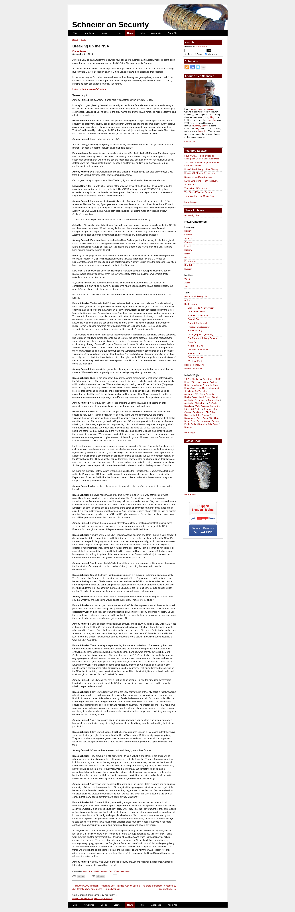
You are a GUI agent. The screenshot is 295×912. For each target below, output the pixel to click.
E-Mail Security (195, 330)
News (130, 33)
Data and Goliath (196, 357)
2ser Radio (208, 379)
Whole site (212, 54)
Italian (187, 253)
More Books (190, 494)
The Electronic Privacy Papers (202, 338)
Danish (187, 231)
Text (110, 871)
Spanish (188, 238)
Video (187, 279)
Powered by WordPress (82, 898)
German (188, 242)
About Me (172, 33)
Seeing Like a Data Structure (198, 177)
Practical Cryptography (199, 327)
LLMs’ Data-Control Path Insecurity (201, 181)
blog (212, 117)
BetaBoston (198, 412)
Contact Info (189, 142)
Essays (117, 33)
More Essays (190, 202)
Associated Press (201, 397)
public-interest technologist (202, 109)
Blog (75, 33)
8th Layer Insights (200, 382)
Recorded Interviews (98, 871)
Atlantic (215, 397)
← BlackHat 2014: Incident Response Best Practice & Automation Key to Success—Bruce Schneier (98, 887)
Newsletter (89, 33)
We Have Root (195, 361)
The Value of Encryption (196, 188)
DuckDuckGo (201, 47)
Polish (187, 257)
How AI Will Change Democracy (199, 173)
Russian (188, 269)
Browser (188, 427)
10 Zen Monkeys (192, 379)
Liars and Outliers (196, 311)
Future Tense (79, 51)
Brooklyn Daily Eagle (208, 424)
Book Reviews (191, 304)
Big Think (210, 412)
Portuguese (190, 261)
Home (75, 39)
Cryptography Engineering (200, 334)
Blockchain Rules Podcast (196, 415)
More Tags (189, 432)
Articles (187, 300)
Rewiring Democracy (198, 349)
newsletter (211, 120)
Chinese (188, 234)
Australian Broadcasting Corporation (202, 400)
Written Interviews (122, 871)
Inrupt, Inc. (203, 131)
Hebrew (188, 250)
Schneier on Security (110, 24)
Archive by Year (192, 215)
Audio (85, 871)
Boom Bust (189, 421)
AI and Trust (190, 184)
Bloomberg (189, 418)
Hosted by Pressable (103, 898)
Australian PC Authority (195, 403)
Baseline (188, 406)
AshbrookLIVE (191, 394)
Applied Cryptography (198, 323)
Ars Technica (201, 391)
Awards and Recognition (196, 296)
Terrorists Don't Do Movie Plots (199, 196)
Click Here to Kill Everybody (201, 308)
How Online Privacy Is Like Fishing (201, 169)
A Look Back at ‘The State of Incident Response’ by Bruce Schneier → (150, 887)
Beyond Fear (194, 319)
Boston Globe (203, 421)
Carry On (192, 342)
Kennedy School (200, 126)
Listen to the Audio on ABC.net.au (89, 89)
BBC (197, 406)
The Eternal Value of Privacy (198, 192)
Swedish (188, 265)
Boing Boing (202, 418)
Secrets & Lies (195, 353)
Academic (156, 33)
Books (104, 33)
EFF (196, 128)
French (187, 246)
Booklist (214, 418)
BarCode (212, 403)
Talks (142, 33)
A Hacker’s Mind (195, 346)
